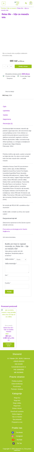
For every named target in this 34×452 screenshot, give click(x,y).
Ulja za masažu (11, 8)
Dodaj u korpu (23, 66)
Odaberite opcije (9, 344)
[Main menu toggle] (4, 3)
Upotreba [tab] (6, 111)
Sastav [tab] (5, 115)
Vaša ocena (10, 259)
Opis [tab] (4, 106)
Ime (6, 275)
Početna (3, 8)
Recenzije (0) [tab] (8, 123)
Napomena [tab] (7, 119)
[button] (26, 3)
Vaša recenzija (11, 263)
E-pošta (8, 283)
